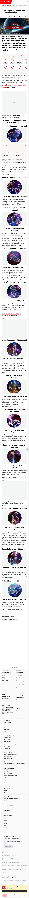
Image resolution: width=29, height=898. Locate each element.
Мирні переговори (8, 741)
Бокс (5, 821)
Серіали (5, 792)
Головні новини (7, 722)
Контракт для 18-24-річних (10, 760)
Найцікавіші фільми (8, 785)
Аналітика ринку (7, 811)
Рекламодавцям (5, 703)
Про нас (3, 692)
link (16, 677)
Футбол (5, 823)
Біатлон (5, 827)
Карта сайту (18, 708)
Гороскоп (9, 5)
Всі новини (7, 720)
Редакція (3, 694)
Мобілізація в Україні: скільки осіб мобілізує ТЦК (14, 763)
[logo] (8, 2)
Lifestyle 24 (4, 5)
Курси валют (6, 771)
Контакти (17, 699)
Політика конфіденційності (7, 707)
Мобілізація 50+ (7, 756)
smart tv (6, 859)
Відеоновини (7, 727)
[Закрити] (26, 887)
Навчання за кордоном (9, 805)
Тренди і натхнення (8, 815)
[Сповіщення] (27, 2)
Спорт (5, 820)
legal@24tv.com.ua (17, 878)
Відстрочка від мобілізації (9, 761)
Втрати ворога (7, 748)
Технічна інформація (20, 697)
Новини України (7, 724)
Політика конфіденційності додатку (7, 713)
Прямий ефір (7, 726)
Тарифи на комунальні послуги (11, 775)
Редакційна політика (6, 696)
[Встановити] (14, 889)
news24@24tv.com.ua (6, 672)
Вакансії (17, 701)
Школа (5, 800)
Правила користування (6, 705)
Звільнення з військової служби (11, 754)
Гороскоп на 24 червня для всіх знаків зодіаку (20, 5)
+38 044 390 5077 (19, 672)
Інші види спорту (7, 828)
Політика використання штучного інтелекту (6, 710)
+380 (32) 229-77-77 (9, 877)
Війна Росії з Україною (10, 735)
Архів (17, 706)
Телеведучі (4, 700)
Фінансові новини (8, 773)
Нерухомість (7, 810)
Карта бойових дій (8, 739)
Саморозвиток (7, 803)
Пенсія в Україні (7, 778)
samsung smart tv (15, 859)
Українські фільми (8, 786)
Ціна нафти (6, 769)
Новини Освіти (7, 796)
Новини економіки (9, 768)
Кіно (5, 783)
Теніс (5, 825)
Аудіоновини (7, 729)
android (6, 855)
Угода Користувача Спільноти (19, 692)
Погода (5, 731)
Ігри (16, 710)
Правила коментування (20, 695)
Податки (6, 777)
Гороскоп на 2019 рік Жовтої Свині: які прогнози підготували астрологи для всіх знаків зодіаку (14, 313)
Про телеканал (5, 698)
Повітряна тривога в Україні (10, 743)
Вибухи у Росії (7, 746)
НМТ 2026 (6, 802)
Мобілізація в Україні (9, 753)
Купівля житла (7, 813)
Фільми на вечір (7, 788)
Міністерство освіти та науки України (12, 798)
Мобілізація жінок (8, 758)
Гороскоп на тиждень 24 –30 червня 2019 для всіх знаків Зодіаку (13, 116)
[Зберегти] (25, 16)
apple (15, 855)
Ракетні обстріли (7, 737)
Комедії (5, 790)
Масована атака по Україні (10, 744)
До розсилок (8, 846)
